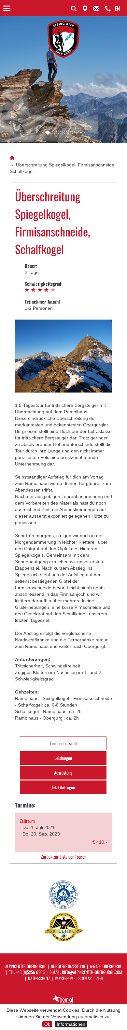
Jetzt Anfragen (63, 787)
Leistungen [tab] (63, 757)
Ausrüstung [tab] (63, 772)
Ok (47, 1024)
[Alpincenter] (12, 158)
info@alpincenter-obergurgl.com (92, 972)
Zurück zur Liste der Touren (63, 856)
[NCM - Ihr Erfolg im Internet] (63, 999)
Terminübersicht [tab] (63, 743)
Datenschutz (39, 978)
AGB (99, 978)
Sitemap (85, 978)
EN (117, 8)
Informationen (71, 1024)
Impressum (64, 978)
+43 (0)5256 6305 (30, 972)
